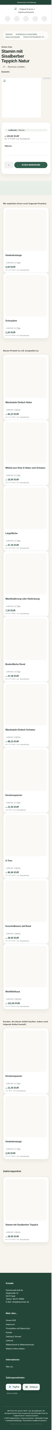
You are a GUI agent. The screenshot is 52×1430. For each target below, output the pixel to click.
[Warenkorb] (35, 18)
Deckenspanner (13, 795)
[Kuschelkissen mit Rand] (26, 901)
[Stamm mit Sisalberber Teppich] (26, 1199)
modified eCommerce (39, 1420)
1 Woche (21, 130)
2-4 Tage (17, 263)
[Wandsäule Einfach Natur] (26, 377)
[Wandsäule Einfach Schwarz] (26, 704)
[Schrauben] (26, 295)
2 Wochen (17, 999)
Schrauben (11, 321)
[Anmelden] (26, 18)
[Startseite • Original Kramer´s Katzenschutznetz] (26, 12)
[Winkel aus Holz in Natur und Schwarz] (26, 443)
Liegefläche (11, 533)
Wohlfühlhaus (12, 991)
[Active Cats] (46, 47)
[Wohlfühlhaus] (26, 966)
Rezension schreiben (16, 67)
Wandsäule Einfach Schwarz (20, 730)
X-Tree (8, 860)
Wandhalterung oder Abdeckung (22, 599)
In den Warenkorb (31, 165)
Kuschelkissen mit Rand (18, 926)
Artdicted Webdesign (15, 1420)
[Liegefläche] (26, 508)
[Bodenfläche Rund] (26, 639)
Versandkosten (25, 139)
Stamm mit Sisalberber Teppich (21, 1225)
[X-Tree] (26, 835)
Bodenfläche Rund (15, 664)
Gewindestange (13, 255)
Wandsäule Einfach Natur (18, 402)
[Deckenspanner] (26, 770)
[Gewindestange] (26, 230)
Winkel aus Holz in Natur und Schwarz (25, 468)
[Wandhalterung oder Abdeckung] (26, 574)
